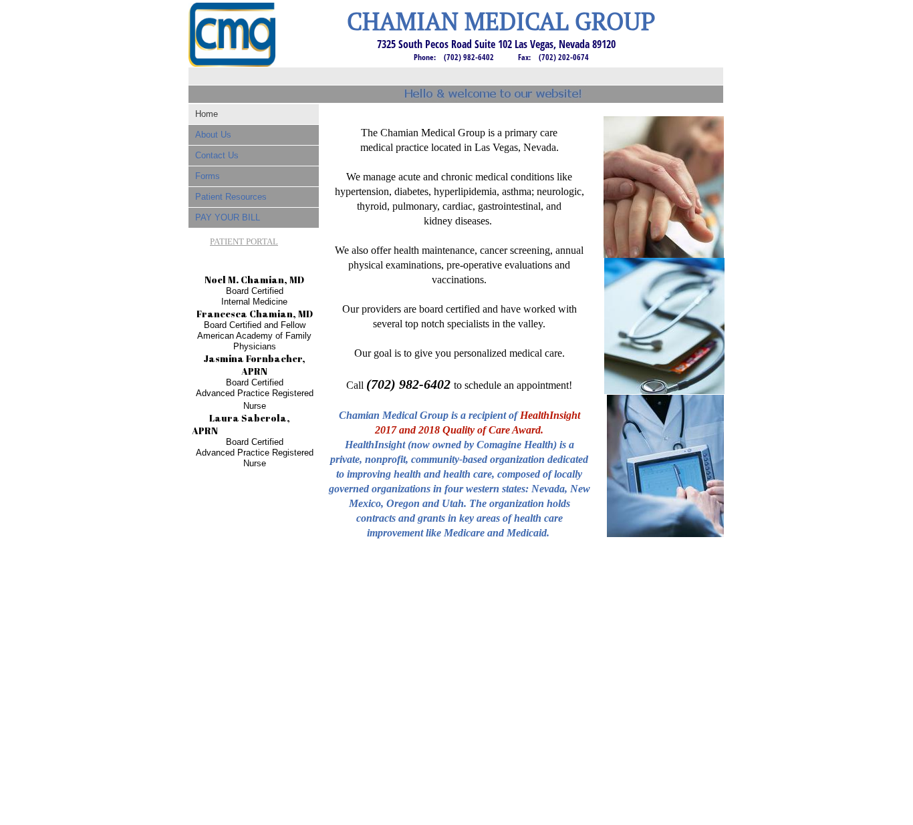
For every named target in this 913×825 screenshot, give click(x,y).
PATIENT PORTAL (244, 241)
